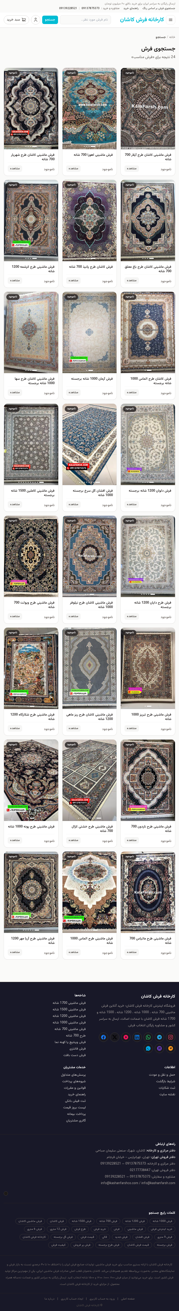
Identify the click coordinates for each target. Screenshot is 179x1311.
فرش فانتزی (77, 1048)
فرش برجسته (164, 1245)
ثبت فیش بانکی (75, 1101)
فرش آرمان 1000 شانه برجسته (92, 379)
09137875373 (91, 8)
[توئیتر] (114, 1037)
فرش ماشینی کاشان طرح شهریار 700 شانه (33, 157)
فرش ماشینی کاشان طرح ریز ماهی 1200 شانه (89, 717)
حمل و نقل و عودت (162, 1075)
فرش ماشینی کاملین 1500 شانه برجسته (33, 493)
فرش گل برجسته (63, 1237)
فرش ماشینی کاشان (30, 1221)
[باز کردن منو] (170, 19)
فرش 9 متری (164, 1237)
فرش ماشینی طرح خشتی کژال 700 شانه (92, 829)
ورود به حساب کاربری (102, 1299)
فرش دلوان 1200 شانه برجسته (150, 491)
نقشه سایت (167, 1094)
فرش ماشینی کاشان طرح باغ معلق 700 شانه (148, 269)
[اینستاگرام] (170, 1037)
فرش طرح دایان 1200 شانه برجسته (152, 605)
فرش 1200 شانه (135, 1221)
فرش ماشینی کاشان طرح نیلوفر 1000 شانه (91, 605)
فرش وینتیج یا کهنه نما (70, 1042)
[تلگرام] (159, 1037)
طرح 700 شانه (76, 1035)
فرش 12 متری (58, 1229)
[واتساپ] (148, 1037)
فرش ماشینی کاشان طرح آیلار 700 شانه (148, 157)
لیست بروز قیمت (74, 1107)
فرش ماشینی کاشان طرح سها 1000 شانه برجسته (35, 381)
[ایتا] (170, 1048)
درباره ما (50, 1299)
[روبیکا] (159, 1048)
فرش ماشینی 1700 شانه (69, 1003)
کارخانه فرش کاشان (34, 1237)
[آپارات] (126, 1037)
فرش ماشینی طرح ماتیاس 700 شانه (150, 941)
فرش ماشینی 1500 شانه (69, 1009)
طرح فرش (80, 1229)
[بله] (148, 1048)
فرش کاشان (57, 1221)
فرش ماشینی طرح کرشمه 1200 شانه (33, 269)
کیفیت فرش (58, 1245)
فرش (117, 1229)
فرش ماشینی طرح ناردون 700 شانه (151, 829)
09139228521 (68, 8)
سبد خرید (13, 19)
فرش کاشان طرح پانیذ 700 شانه (91, 267)
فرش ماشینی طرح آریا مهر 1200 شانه (33, 941)
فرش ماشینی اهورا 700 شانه (93, 155)
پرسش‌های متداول (73, 1075)
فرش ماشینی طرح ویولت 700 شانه (34, 605)
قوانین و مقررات (75, 1088)
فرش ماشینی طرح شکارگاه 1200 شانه (32, 717)
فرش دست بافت (74, 1055)
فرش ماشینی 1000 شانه (69, 1022)
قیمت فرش (87, 1237)
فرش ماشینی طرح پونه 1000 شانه (31, 826)
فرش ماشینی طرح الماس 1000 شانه (91, 941)
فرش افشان (142, 1237)
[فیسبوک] (103, 1037)
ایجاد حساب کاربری (72, 1299)
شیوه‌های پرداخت (74, 1081)
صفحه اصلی (128, 1299)
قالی (104, 1237)
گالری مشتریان (76, 1120)
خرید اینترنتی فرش (161, 1229)
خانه (172, 37)
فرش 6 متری (34, 1229)
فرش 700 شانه (108, 1221)
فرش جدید (121, 1237)
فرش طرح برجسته (108, 1245)
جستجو (50, 19)
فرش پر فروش (81, 1245)
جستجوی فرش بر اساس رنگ (158, 8)
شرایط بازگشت (165, 1081)
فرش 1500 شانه (81, 1221)
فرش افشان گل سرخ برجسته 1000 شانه (93, 493)
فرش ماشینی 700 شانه (70, 1029)
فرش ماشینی (135, 1229)
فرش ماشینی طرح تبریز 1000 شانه (151, 717)
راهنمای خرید (131, 8)
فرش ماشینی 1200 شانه (69, 1016)
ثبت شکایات (167, 1088)
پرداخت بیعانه (76, 1114)
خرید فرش (100, 1229)
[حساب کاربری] (35, 19)
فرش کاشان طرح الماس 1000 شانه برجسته (150, 381)
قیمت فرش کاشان (138, 1245)
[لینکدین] (137, 1037)
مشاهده (132, 169)
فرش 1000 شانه (162, 1221)
